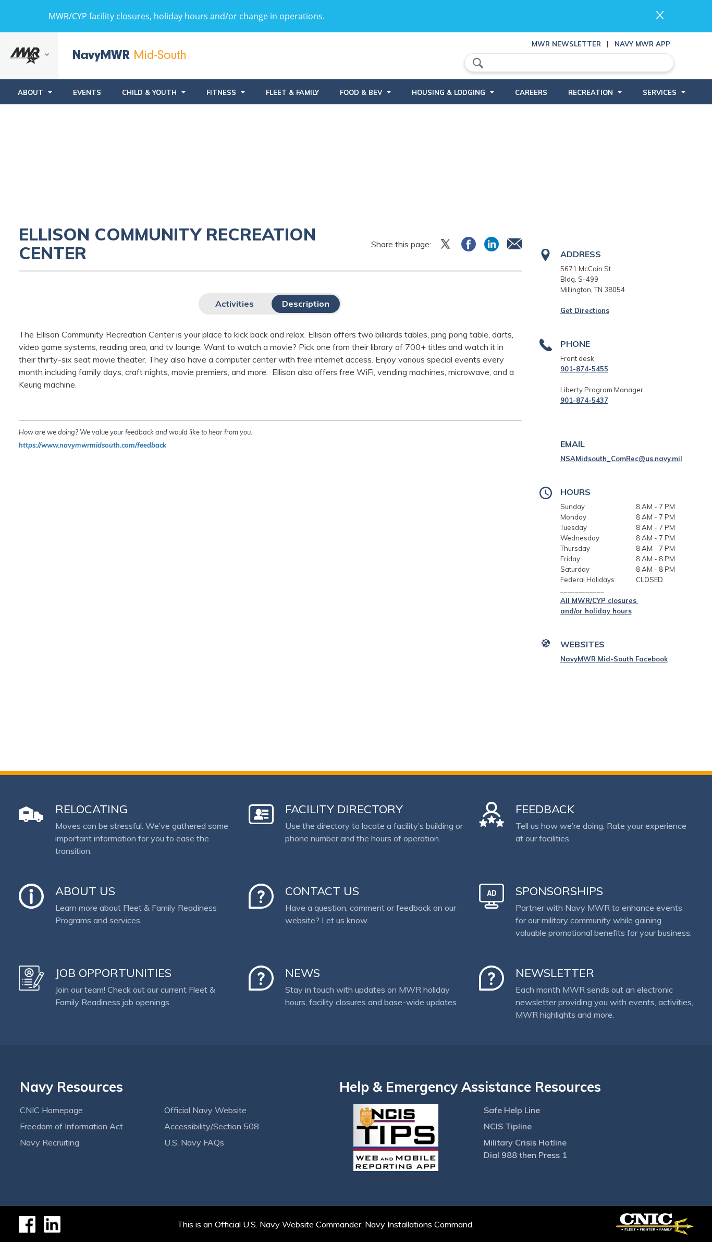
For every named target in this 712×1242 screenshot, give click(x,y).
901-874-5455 (584, 369)
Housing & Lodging (448, 92)
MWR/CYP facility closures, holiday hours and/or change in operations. (186, 16)
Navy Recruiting (49, 1142)
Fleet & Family (292, 92)
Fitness (221, 92)
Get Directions (584, 310)
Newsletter (554, 973)
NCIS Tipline (508, 1126)
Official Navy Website (205, 1110)
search (478, 63)
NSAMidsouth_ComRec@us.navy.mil (621, 458)
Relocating (91, 809)
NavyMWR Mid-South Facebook (614, 659)
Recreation (590, 92)
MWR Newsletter (566, 44)
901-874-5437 (584, 400)
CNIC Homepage (51, 1110)
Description (305, 303)
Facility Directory (344, 809)
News (302, 973)
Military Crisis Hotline (525, 1142)
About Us (85, 891)
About (30, 92)
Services (660, 92)
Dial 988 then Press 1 (525, 1155)
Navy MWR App (642, 44)
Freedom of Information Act (71, 1126)
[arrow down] (29, 55)
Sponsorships (559, 891)
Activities (234, 303)
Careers (531, 92)
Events (87, 92)
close (660, 15)
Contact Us (322, 891)
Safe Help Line (512, 1110)
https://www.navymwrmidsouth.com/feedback (92, 445)
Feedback (544, 809)
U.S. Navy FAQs (194, 1142)
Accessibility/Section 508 (211, 1126)
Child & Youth (149, 92)
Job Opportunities (113, 973)
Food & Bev (361, 92)
